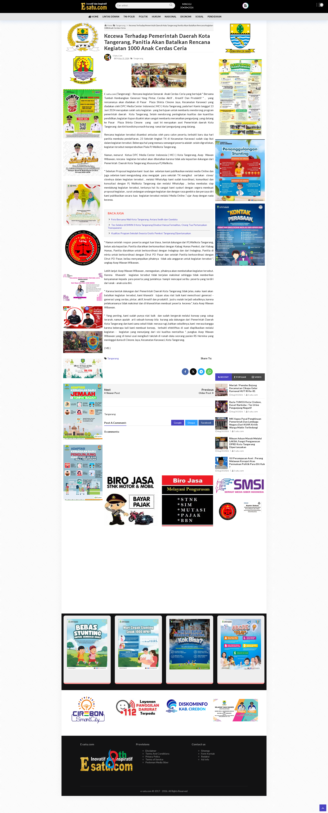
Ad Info (205, 759)
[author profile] (107, 57)
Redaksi (205, 756)
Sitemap (205, 750)
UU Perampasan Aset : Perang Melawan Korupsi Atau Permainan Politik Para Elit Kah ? (247, 462)
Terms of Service (154, 759)
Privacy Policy (152, 756)
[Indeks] (245, 6)
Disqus (191, 422)
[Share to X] (193, 371)
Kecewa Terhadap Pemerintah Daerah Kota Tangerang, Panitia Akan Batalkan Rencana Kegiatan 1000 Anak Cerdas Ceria (157, 42)
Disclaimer (150, 750)
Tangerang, (138, 58)
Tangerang (113, 358)
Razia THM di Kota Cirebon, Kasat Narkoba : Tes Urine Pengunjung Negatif (245, 405)
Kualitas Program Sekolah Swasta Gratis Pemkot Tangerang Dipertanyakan (151, 233)
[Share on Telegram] (201, 371)
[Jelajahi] (321, 5)
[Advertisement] (82, 557)
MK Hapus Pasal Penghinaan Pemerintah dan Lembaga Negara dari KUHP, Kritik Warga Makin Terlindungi (245, 423)
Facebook (206, 422)
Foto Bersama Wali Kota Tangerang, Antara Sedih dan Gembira (144, 219)
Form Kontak (208, 753)
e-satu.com (146, 791)
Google (178, 422)
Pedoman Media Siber (156, 762)
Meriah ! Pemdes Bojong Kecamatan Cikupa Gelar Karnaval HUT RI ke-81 (243, 388)
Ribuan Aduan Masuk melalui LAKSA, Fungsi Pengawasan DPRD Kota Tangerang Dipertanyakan (245, 443)
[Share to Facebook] (185, 371)
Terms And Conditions (157, 753)
